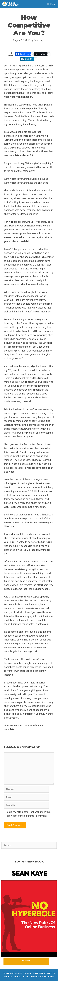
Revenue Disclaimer (43, 976)
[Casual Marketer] (11, 4)
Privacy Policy (22, 976)
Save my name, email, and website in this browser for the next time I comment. (29, 813)
